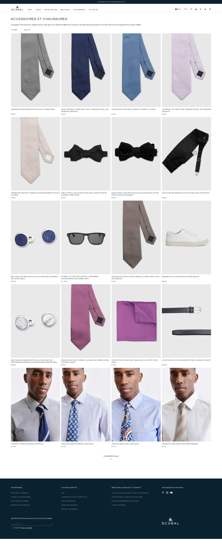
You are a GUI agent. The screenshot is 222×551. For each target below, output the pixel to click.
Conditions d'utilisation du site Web (127, 497)
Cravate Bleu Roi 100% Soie (125, 444)
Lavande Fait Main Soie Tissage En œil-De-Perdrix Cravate (186, 110)
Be (178, 9)
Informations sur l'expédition (74, 497)
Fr (185, 9)
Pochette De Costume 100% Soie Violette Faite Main (135, 361)
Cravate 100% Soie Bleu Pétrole (27, 444)
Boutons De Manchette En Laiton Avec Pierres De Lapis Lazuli (34, 278)
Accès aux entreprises (21, 497)
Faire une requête (69, 505)
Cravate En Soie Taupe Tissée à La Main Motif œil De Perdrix (136, 278)
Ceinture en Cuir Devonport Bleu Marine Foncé (186, 360)
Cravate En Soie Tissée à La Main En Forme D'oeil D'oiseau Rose (85, 361)
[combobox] (27, 30)
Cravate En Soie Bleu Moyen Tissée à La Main (134, 109)
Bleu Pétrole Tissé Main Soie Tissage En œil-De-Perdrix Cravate (85, 110)
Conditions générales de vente (125, 501)
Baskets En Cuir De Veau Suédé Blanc (180, 276)
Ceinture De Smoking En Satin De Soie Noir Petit (186, 193)
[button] (191, 9)
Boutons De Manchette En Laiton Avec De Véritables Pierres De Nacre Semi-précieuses (34, 361)
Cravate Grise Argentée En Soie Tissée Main (33, 109)
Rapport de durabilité (20, 505)
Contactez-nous (68, 501)
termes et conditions (26, 527)
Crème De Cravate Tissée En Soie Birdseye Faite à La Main (35, 194)
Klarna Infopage (119, 505)
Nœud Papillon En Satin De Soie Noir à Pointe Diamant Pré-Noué (84, 194)
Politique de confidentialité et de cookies (130, 493)
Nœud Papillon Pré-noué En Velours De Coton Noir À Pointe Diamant (135, 194)
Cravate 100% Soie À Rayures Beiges (180, 444)
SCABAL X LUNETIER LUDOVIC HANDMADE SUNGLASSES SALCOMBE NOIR (80, 277)
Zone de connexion (69, 509)
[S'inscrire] (49, 524)
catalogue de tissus (19, 501)
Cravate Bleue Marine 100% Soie (77, 444)
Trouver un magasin (19, 493)
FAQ (62, 493)
